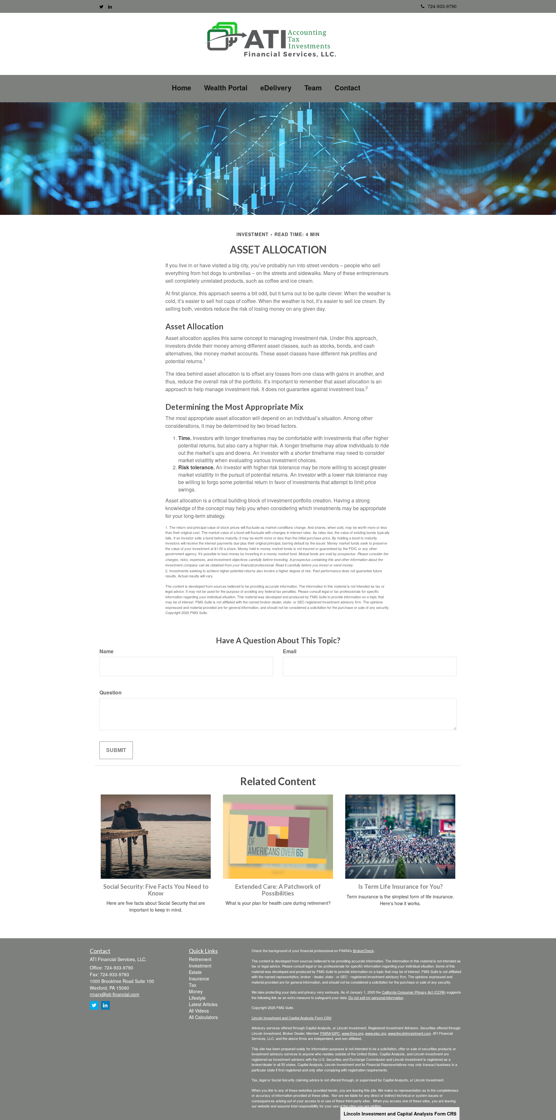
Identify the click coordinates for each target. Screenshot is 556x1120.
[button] (226, 88)
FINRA (325, 1033)
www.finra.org (352, 1033)
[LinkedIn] (110, 6)
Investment (200, 965)
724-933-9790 (442, 6)
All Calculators (203, 1017)
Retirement (200, 959)
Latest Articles (203, 1004)
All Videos (199, 1010)
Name (106, 651)
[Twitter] (101, 6)
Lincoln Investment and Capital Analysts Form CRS (400, 1113)
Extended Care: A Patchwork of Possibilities (278, 890)
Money (196, 991)
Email (289, 651)
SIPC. (336, 1033)
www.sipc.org (375, 1033)
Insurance (199, 978)
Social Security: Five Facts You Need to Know (155, 890)
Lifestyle (197, 998)
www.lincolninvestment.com (409, 1033)
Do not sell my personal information (375, 997)
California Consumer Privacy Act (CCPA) (414, 992)
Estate (195, 972)
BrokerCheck (363, 950)
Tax (192, 985)
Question (110, 692)
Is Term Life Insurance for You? (400, 886)
